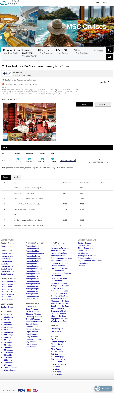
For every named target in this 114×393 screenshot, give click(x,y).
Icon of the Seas (57, 271)
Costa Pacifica (7, 266)
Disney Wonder (7, 299)
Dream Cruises (84, 250)
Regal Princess (32, 332)
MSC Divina (5, 320)
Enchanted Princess (34, 322)
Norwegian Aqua (32, 246)
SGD (105, 3)
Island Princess (32, 327)
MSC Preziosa (6, 347)
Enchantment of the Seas (61, 258)
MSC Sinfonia (6, 360)
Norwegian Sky (32, 286)
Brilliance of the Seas (59, 255)
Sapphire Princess (33, 339)
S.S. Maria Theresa (58, 364)
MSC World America (9, 367)
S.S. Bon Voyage (57, 357)
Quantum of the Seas (59, 296)
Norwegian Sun (32, 294)
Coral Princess (32, 309)
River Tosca (56, 349)
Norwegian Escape (33, 263)
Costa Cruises (83, 245)
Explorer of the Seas (59, 261)
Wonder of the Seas (59, 321)
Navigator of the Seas (60, 286)
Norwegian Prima (33, 284)
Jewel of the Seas (58, 276)
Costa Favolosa (7, 261)
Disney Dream (6, 287)
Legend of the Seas (59, 278)
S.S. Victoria (56, 372)
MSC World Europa (8, 370)
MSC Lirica (5, 330)
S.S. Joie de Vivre (58, 359)
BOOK (84, 104)
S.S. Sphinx (55, 367)
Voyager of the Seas (59, 319)
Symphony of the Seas (60, 311)
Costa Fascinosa (7, 259)
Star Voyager (56, 331)
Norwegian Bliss (32, 251)
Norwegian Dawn (33, 256)
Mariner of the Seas (59, 283)
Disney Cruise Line (85, 248)
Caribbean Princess (34, 306)
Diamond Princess (33, 314)
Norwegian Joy (32, 276)
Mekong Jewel (57, 344)
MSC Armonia (6, 315)
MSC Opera (5, 340)
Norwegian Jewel (33, 274)
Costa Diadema (7, 256)
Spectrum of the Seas (60, 306)
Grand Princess (32, 324)
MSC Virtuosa (6, 365)
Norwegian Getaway (34, 268)
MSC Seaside (6, 355)
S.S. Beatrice (56, 354)
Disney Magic (6, 292)
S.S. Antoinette (57, 352)
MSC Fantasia (6, 325)
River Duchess (57, 347)
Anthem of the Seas (59, 253)
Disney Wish (6, 297)
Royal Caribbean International (90, 261)
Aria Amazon (56, 339)
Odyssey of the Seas (59, 291)
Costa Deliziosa (7, 254)
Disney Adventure (8, 282)
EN (98, 3)
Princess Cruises (85, 258)
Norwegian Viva (32, 296)
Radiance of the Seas (59, 298)
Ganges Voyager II (58, 341)
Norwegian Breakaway (35, 253)
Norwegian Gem (32, 266)
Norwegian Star (32, 291)
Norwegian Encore (33, 258)
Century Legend (7, 246)
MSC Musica (6, 337)
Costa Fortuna (6, 264)
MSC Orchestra (7, 342)
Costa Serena (6, 269)
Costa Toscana (7, 274)
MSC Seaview (6, 357)
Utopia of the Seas (58, 313)
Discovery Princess (34, 317)
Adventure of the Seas (60, 248)
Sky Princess (31, 342)
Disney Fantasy (7, 289)
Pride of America (33, 299)
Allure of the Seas (58, 250)
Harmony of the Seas (59, 268)
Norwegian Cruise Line (87, 255)
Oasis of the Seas (58, 288)
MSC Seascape (7, 350)
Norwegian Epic (32, 261)
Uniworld (81, 266)
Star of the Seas (57, 308)
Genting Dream (7, 307)
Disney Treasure (7, 294)
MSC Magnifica (7, 332)
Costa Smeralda (7, 271)
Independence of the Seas (61, 273)
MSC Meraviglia (7, 335)
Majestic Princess (33, 329)
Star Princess (31, 344)
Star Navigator (57, 329)
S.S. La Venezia (57, 362)
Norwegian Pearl (32, 281)
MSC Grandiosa (7, 327)
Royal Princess (32, 334)
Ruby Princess (32, 337)
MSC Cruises (83, 253)
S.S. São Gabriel (57, 369)
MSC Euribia (6, 322)
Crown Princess (32, 311)
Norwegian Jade (32, 271)
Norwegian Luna (32, 279)
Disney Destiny (7, 284)
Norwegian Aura (32, 248)
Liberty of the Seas (58, 281)
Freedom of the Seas (59, 263)
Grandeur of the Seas (59, 266)
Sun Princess (31, 347)
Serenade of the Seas (60, 303)
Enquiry (102, 104)
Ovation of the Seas (59, 293)
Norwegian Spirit (33, 289)
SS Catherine (56, 374)
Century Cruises (84, 243)
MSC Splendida (7, 362)
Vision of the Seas (58, 316)
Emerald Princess (33, 319)
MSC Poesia (6, 345)
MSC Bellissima (7, 317)
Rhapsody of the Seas (60, 301)
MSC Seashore (7, 352)
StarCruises (83, 263)
